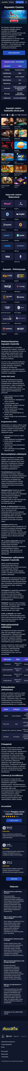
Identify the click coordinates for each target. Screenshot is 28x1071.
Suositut (3, 114)
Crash (15, 114)
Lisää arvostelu (14, 820)
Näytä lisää (14, 878)
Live (10, 114)
